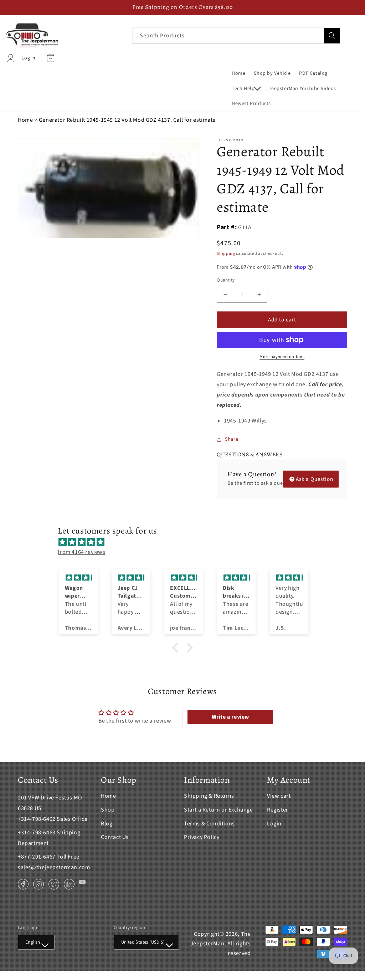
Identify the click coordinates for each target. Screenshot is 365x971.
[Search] (332, 35)
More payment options (281, 357)
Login (274, 824)
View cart (279, 796)
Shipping (226, 254)
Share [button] (231, 439)
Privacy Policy (201, 837)
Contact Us (115, 837)
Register (277, 810)
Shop (107, 810)
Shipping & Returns (209, 796)
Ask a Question (314, 479)
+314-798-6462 (37, 819)
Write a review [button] (230, 717)
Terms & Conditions (209, 824)
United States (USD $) (143, 942)
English (32, 942)
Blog (106, 824)
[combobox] (236, 35)
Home (25, 120)
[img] (186, 542)
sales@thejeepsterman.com (54, 867)
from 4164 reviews (81, 552)
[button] (245, 88)
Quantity (226, 280)
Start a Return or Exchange (218, 810)
